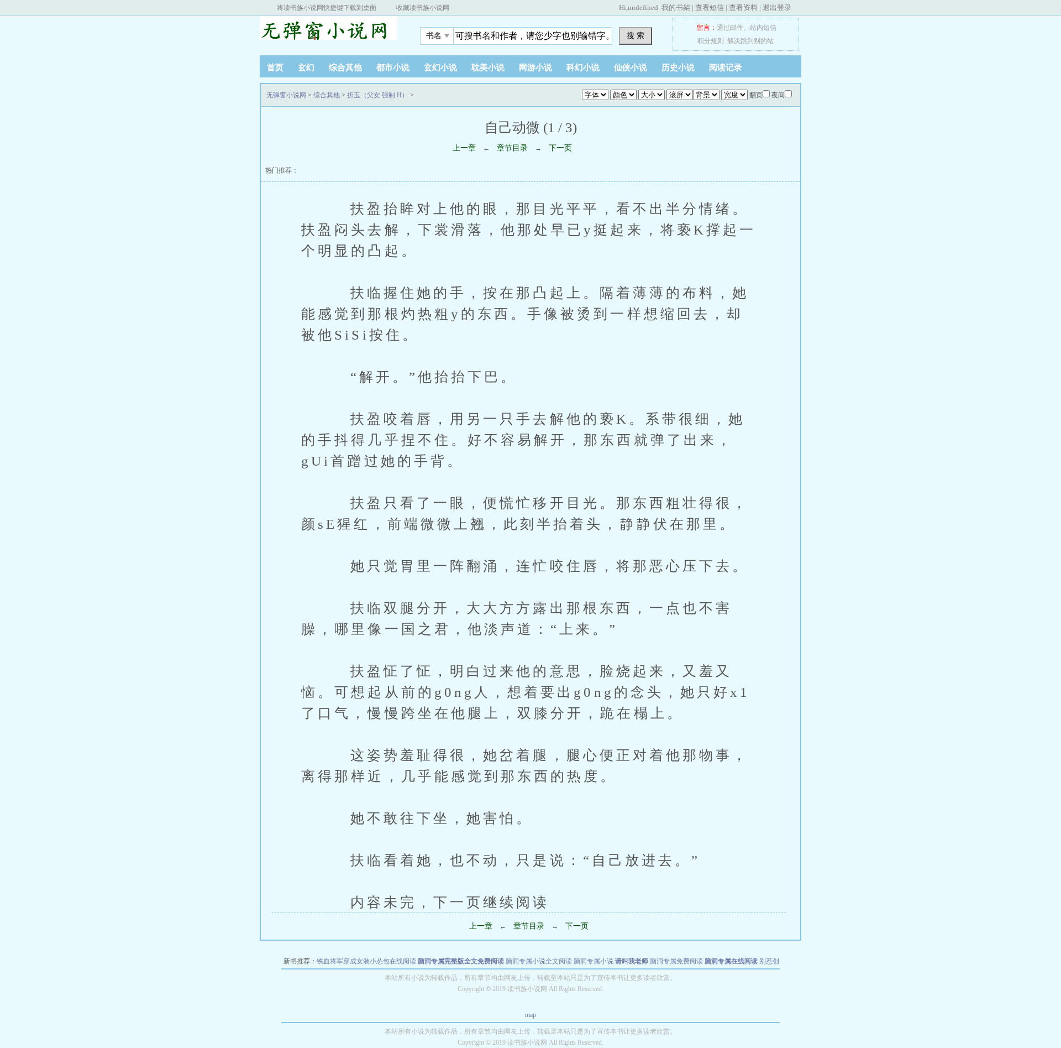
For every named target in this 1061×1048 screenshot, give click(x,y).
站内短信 (763, 28)
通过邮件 (730, 28)
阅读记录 (725, 67)
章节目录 (512, 148)
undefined (643, 7)
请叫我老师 (631, 961)
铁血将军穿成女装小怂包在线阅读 (366, 961)
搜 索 (635, 35)
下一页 (560, 148)
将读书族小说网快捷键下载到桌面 (326, 8)
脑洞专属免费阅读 (676, 961)
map (530, 1015)
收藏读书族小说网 (422, 8)
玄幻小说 (440, 67)
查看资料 (743, 7)
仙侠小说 (630, 67)
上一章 (464, 148)
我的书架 (675, 7)
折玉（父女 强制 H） (377, 95)
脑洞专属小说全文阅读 (539, 961)
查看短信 (709, 7)
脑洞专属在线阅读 (731, 961)
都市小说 (392, 67)
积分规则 (710, 41)
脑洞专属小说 (593, 961)
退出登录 (777, 7)
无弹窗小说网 (329, 32)
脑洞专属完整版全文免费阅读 (461, 961)
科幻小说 (583, 67)
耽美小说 (488, 67)
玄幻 (306, 67)
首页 (275, 67)
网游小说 (535, 67)
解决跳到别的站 (750, 41)
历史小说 (678, 67)
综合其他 (345, 67)
